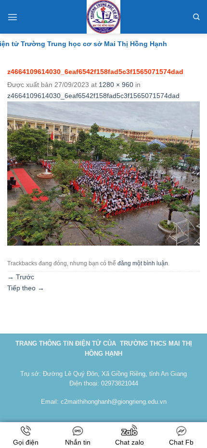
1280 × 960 (116, 84)
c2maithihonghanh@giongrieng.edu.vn (114, 401)
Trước (20, 277)
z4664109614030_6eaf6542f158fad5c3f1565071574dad (93, 96)
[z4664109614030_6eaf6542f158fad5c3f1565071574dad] (103, 173)
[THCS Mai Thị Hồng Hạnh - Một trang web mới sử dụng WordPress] (103, 17)
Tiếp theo (25, 288)
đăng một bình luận (142, 263)
